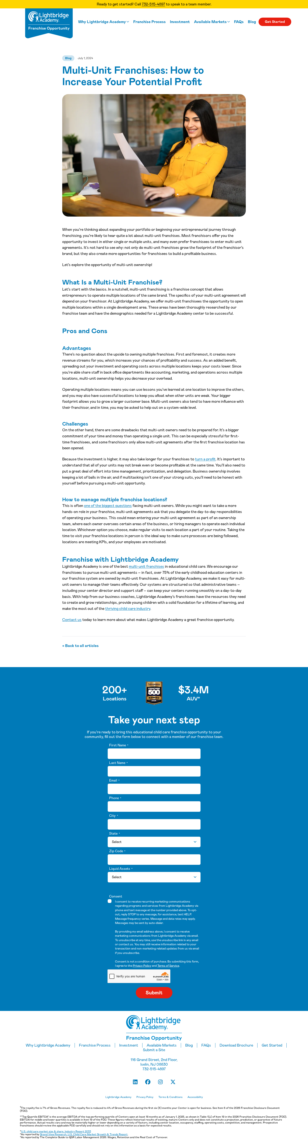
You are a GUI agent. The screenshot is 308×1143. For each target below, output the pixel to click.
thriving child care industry (127, 608)
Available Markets (210, 21)
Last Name (118, 763)
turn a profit (205, 459)
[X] (173, 1082)
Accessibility (195, 1097)
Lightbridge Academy (118, 1097)
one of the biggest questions (108, 505)
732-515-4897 (153, 4)
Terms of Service (168, 966)
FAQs (239, 21)
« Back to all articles (80, 645)
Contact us (72, 619)
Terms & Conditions (170, 1097)
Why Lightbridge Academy (102, 21)
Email (114, 780)
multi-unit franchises (146, 566)
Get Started (275, 21)
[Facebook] (147, 1082)
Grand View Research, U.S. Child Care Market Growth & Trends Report (84, 1134)
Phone (115, 798)
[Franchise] (49, 23)
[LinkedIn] (135, 1082)
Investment (180, 21)
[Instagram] (160, 1082)
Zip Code (117, 851)
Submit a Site (154, 1050)
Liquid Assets (120, 869)
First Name (118, 745)
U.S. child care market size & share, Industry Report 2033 (56, 1131)
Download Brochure (236, 1045)
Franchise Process (149, 21)
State (114, 833)
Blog (252, 21)
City (113, 816)
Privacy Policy (142, 966)
